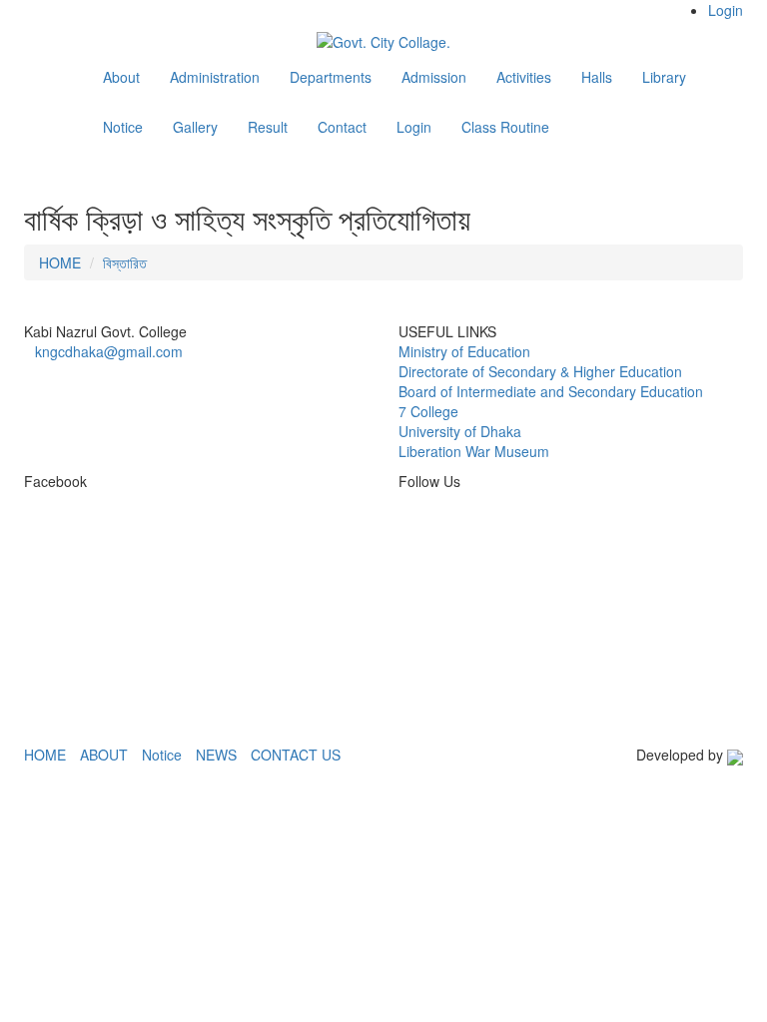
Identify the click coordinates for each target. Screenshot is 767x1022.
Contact (342, 127)
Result (268, 127)
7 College (428, 411)
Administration (215, 77)
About (121, 77)
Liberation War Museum (473, 451)
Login (725, 10)
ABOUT (104, 755)
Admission (433, 77)
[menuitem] (705, 10)
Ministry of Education (464, 351)
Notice (123, 127)
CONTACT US (296, 755)
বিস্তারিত (125, 262)
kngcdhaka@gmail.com (109, 351)
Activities (523, 77)
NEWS (216, 755)
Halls (596, 77)
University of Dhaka (459, 431)
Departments (331, 77)
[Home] (63, 79)
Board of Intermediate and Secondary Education (550, 391)
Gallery (195, 127)
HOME (60, 262)
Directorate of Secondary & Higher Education (540, 371)
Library (664, 77)
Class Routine (505, 127)
